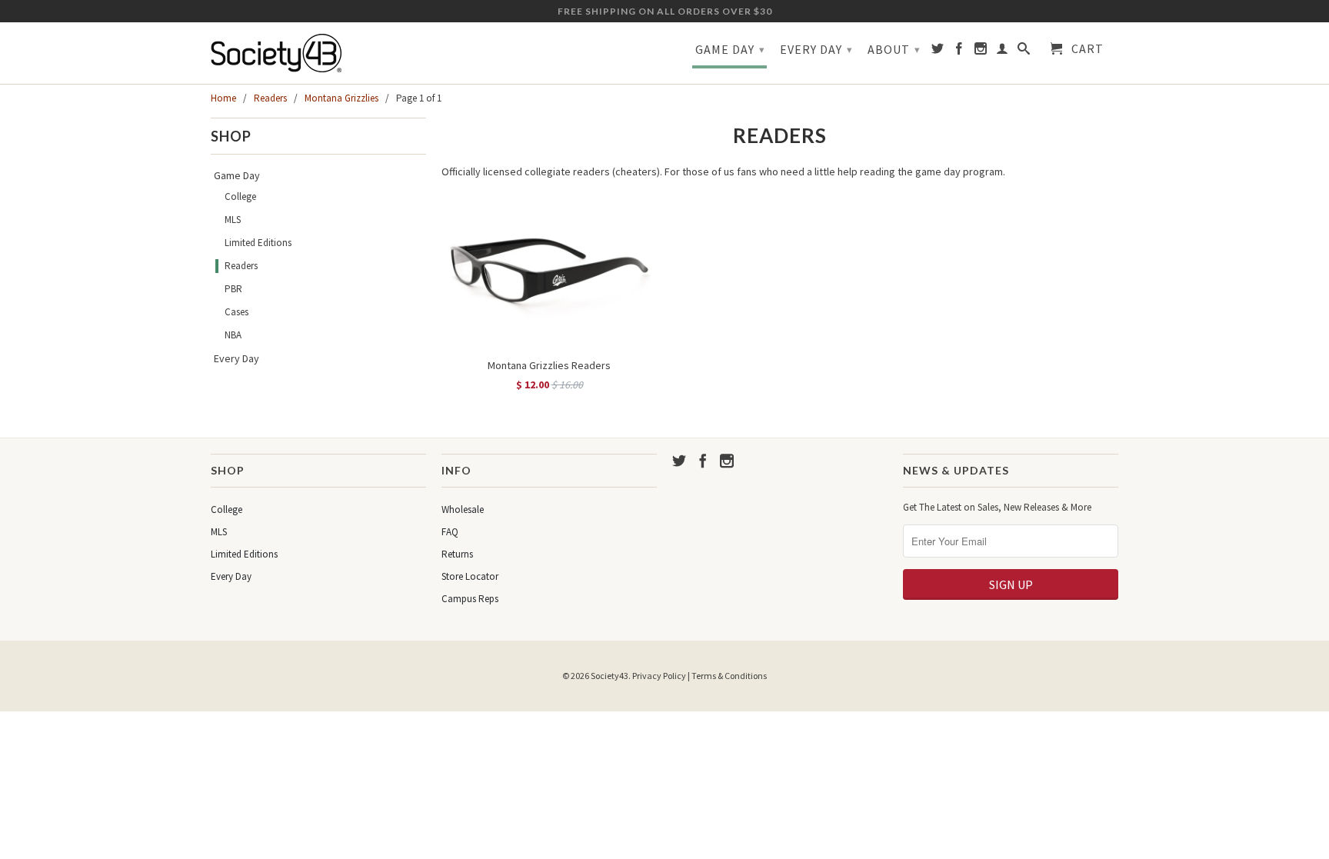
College (240, 196)
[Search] (1024, 51)
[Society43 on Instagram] (981, 51)
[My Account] (1002, 51)
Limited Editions (258, 242)
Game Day (730, 49)
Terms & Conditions (729, 675)
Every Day (816, 49)
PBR (233, 288)
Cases (236, 311)
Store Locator (469, 576)
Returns (457, 554)
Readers (241, 265)
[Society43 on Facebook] (959, 51)
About (894, 49)
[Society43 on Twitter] (937, 51)
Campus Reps (469, 598)
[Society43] (318, 53)
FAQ (449, 531)
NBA (233, 334)
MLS (233, 219)
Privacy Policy (659, 675)
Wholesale (462, 509)
